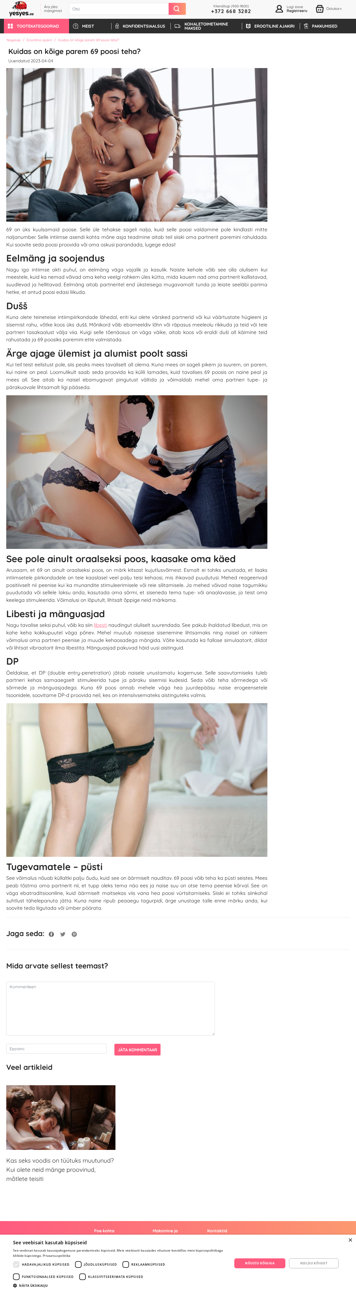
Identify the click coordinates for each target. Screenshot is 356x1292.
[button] (36, 26)
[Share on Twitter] (62, 933)
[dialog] (178, 1263)
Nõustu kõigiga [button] (259, 1263)
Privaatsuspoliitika (57, 1255)
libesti (100, 625)
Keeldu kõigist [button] (314, 1263)
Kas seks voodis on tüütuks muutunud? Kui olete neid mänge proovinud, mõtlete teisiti (60, 1169)
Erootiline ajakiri (39, 40)
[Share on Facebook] (51, 933)
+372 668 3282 (231, 11)
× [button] (350, 1240)
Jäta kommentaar (137, 1049)
